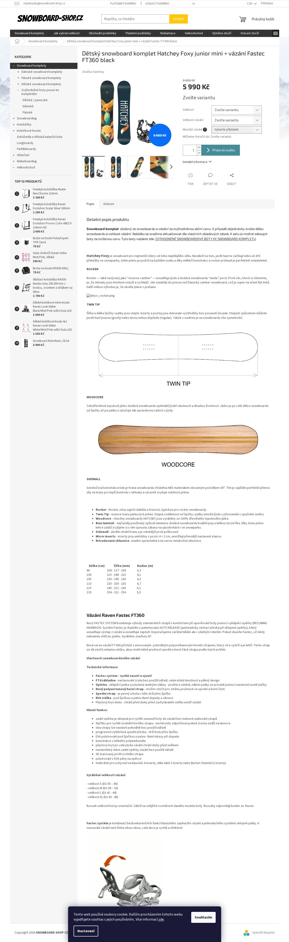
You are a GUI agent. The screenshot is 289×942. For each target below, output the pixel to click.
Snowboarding (27, 118)
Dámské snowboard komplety (41, 72)
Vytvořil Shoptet (263, 932)
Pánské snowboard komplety (41, 78)
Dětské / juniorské (35, 100)
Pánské (27, 112)
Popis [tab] (90, 204)
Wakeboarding (27, 161)
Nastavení (85, 931)
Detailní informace (195, 162)
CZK (250, 4)
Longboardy (25, 143)
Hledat (178, 19)
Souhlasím (203, 917)
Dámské (28, 106)
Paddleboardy (26, 149)
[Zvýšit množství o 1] (199, 147)
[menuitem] (29, 33)
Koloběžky (24, 124)
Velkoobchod (26, 167)
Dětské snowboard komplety (41, 84)
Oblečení (23, 155)
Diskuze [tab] (108, 204)
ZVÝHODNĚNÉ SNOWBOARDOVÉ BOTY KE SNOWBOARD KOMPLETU (205, 239)
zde (161, 919)
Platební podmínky (123, 4)
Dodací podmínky (158, 4)
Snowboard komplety (31, 65)
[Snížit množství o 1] (199, 152)
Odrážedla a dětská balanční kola (39, 137)
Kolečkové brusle (29, 130)
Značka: (93, 72)
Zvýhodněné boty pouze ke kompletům (40, 92)
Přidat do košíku (223, 150)
